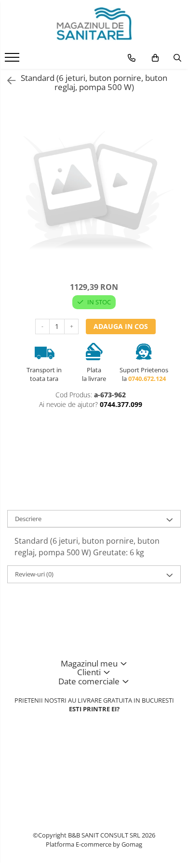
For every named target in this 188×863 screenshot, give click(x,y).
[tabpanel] (94, 192)
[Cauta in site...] (177, 57)
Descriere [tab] (28, 518)
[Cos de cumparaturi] (155, 57)
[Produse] (13, 60)
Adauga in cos (121, 326)
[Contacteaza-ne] (131, 57)
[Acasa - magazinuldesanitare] (94, 24)
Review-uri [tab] (34, 574)
